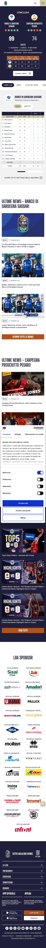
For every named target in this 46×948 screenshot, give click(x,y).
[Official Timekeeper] (12, 772)
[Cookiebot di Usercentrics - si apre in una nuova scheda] (33, 428)
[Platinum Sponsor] (34, 673)
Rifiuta (23, 518)
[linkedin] (19, 928)
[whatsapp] (35, 928)
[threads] (15, 928)
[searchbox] (23, 3)
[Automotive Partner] (12, 687)
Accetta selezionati (23, 511)
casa (18, 106)
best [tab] (19, 85)
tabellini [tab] (8, 85)
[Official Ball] (12, 744)
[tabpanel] (23, 137)
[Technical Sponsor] (34, 744)
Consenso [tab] (7, 434)
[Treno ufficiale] (34, 730)
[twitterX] (27, 928)
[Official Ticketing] (34, 758)
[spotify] (39, 928)
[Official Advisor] (23, 829)
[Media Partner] (12, 801)
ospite (27, 106)
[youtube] (23, 928)
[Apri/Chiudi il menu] (43, 3)
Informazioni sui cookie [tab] (34, 434)
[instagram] (11, 928)
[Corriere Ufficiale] (34, 787)
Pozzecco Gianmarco (31, 100)
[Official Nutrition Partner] (34, 772)
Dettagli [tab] (18, 434)
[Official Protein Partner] (34, 687)
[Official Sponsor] (12, 701)
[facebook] (6, 928)
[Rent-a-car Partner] (12, 758)
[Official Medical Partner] (12, 730)
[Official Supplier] (12, 787)
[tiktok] (31, 928)
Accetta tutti (23, 503)
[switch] (40, 479)
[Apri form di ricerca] (35, 3)
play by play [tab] (32, 85)
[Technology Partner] (34, 716)
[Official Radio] (34, 815)
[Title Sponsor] (12, 673)
